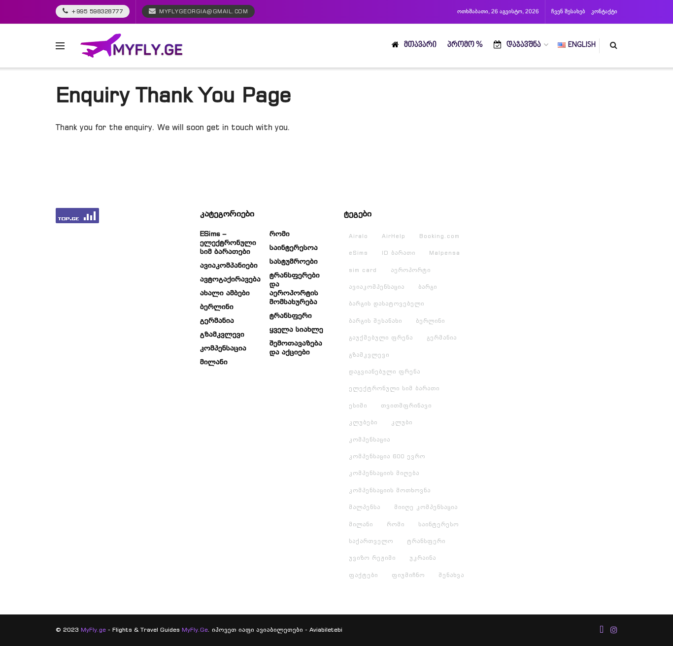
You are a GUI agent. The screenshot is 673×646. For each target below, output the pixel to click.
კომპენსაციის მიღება (384, 473)
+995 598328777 (96, 11)
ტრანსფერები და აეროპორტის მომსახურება (294, 288)
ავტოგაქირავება (230, 278)
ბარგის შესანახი (375, 320)
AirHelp (393, 236)
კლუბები (363, 422)
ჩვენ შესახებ (568, 12)
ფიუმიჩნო (408, 575)
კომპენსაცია (223, 347)
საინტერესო (438, 524)
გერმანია (217, 320)
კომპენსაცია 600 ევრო (387, 456)
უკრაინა (422, 557)
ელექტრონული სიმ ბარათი (394, 388)
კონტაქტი (604, 12)
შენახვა (451, 575)
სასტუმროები (293, 261)
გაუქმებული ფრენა (381, 337)
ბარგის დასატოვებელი (386, 303)
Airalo (358, 236)
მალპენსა (364, 507)
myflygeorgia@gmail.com (203, 11)
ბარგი (427, 286)
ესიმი (358, 405)
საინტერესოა (293, 247)
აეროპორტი (411, 270)
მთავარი (420, 45)
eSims (358, 252)
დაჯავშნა (523, 45)
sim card (363, 270)
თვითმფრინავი (406, 405)
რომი (279, 233)
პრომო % (465, 45)
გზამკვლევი (222, 334)
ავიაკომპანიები (229, 265)
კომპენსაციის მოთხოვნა (390, 490)
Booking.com (439, 236)
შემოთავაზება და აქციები (295, 347)
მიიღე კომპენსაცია (426, 507)
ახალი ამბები (225, 292)
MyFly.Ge (195, 629)
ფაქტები (363, 575)
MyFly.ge (93, 629)
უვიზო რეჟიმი (372, 557)
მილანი (214, 361)
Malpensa (444, 252)
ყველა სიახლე (296, 329)
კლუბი (401, 422)
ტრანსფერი (290, 315)
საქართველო (371, 541)
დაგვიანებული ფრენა (384, 371)
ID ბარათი (398, 252)
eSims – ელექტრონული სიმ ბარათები (228, 242)
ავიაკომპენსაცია (376, 286)
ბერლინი (217, 306)
